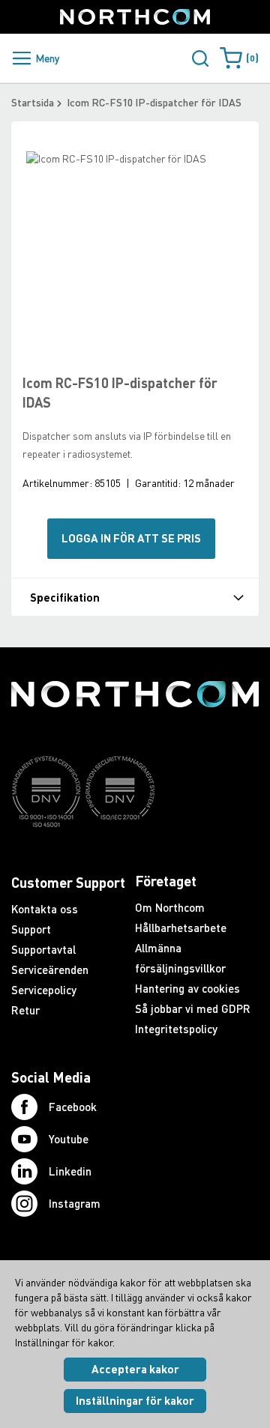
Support (31, 929)
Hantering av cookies (187, 988)
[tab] (135, 597)
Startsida (32, 102)
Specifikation (65, 597)
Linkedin (70, 1171)
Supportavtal (43, 949)
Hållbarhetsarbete (180, 927)
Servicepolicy (43, 989)
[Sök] (200, 58)
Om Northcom (170, 907)
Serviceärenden (49, 969)
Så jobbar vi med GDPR (192, 1008)
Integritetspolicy (176, 1028)
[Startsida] (135, 17)
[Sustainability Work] (135, 856)
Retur (25, 1010)
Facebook (73, 1106)
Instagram (74, 1203)
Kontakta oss (44, 909)
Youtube (68, 1139)
